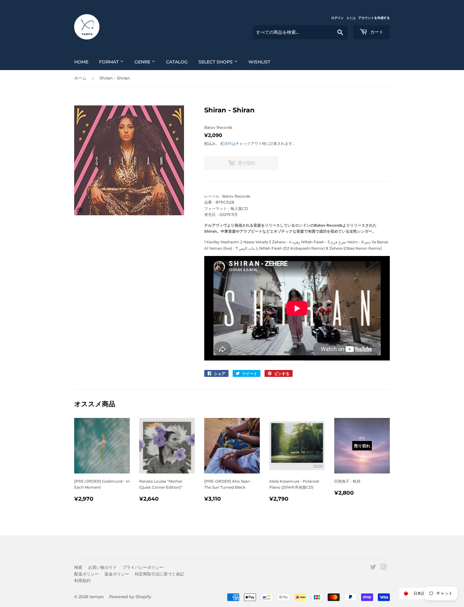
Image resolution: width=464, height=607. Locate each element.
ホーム (80, 77)
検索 (78, 567)
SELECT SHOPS (216, 62)
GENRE (143, 62)
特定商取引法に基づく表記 (159, 573)
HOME (81, 62)
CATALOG (177, 62)
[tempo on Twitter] (373, 568)
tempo (97, 596)
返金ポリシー (116, 573)
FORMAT (109, 62)
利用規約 (82, 580)
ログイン (337, 18)
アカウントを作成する (374, 18)
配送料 (226, 143)
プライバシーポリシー (143, 567)
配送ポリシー (86, 573)
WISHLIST (259, 62)
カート (376, 32)
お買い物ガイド (102, 567)
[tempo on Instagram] (383, 568)
